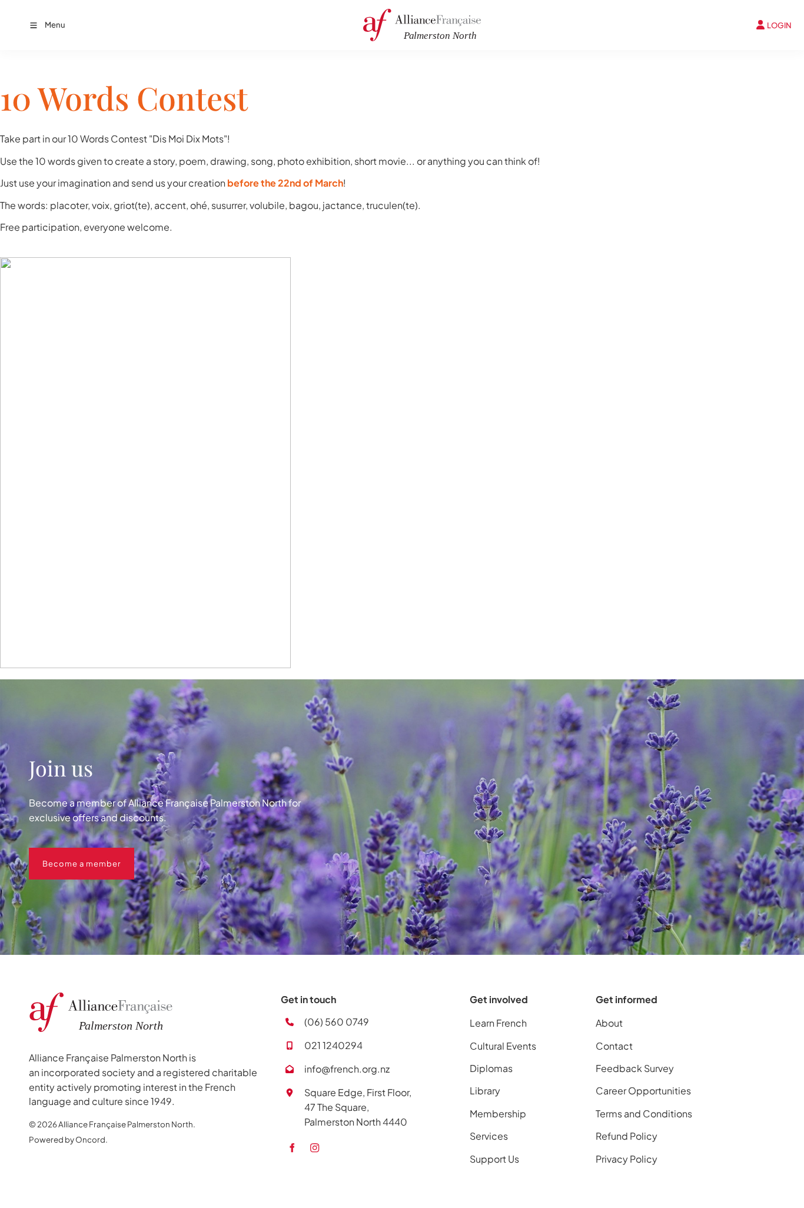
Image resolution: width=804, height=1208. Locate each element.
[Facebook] (292, 1148)
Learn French (498, 1023)
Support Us (494, 1159)
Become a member (68, 854)
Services (489, 1136)
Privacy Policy (626, 1159)
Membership (498, 1113)
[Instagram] (314, 1148)
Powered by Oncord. (68, 1139)
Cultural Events (503, 1046)
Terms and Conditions (644, 1113)
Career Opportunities (643, 1090)
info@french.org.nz (347, 1069)
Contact (614, 1046)
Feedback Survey (635, 1068)
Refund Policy (626, 1136)
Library (485, 1090)
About (609, 1023)
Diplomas (491, 1068)
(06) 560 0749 (336, 1021)
